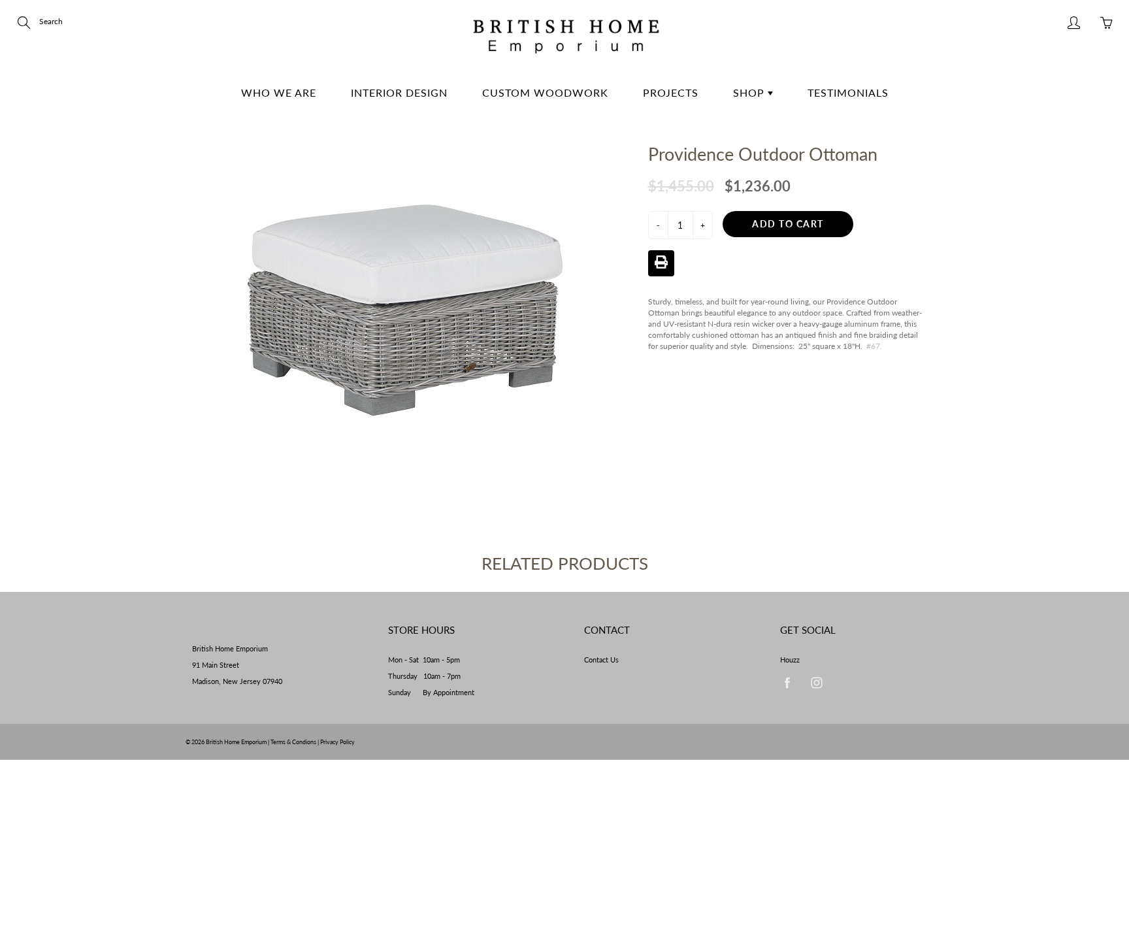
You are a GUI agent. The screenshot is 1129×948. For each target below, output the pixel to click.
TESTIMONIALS (848, 92)
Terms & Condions (293, 741)
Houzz (790, 660)
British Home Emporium (237, 741)
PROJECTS (670, 92)
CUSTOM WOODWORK (545, 92)
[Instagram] (816, 683)
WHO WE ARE (278, 92)
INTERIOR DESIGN (399, 92)
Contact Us (601, 660)
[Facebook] (787, 683)
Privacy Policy (337, 741)
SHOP (750, 92)
